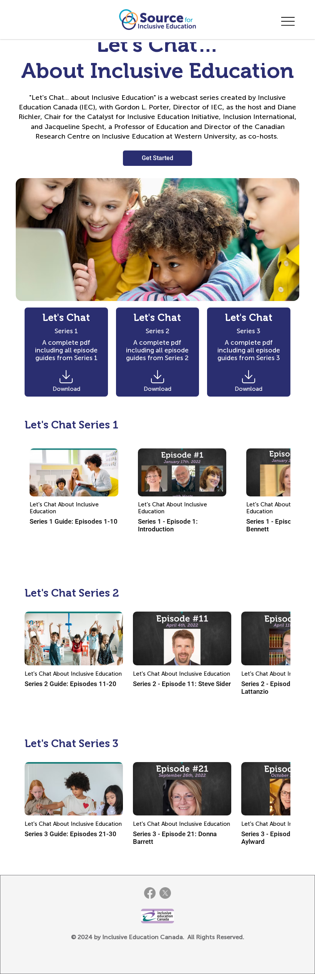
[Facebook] (150, 893)
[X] (165, 893)
